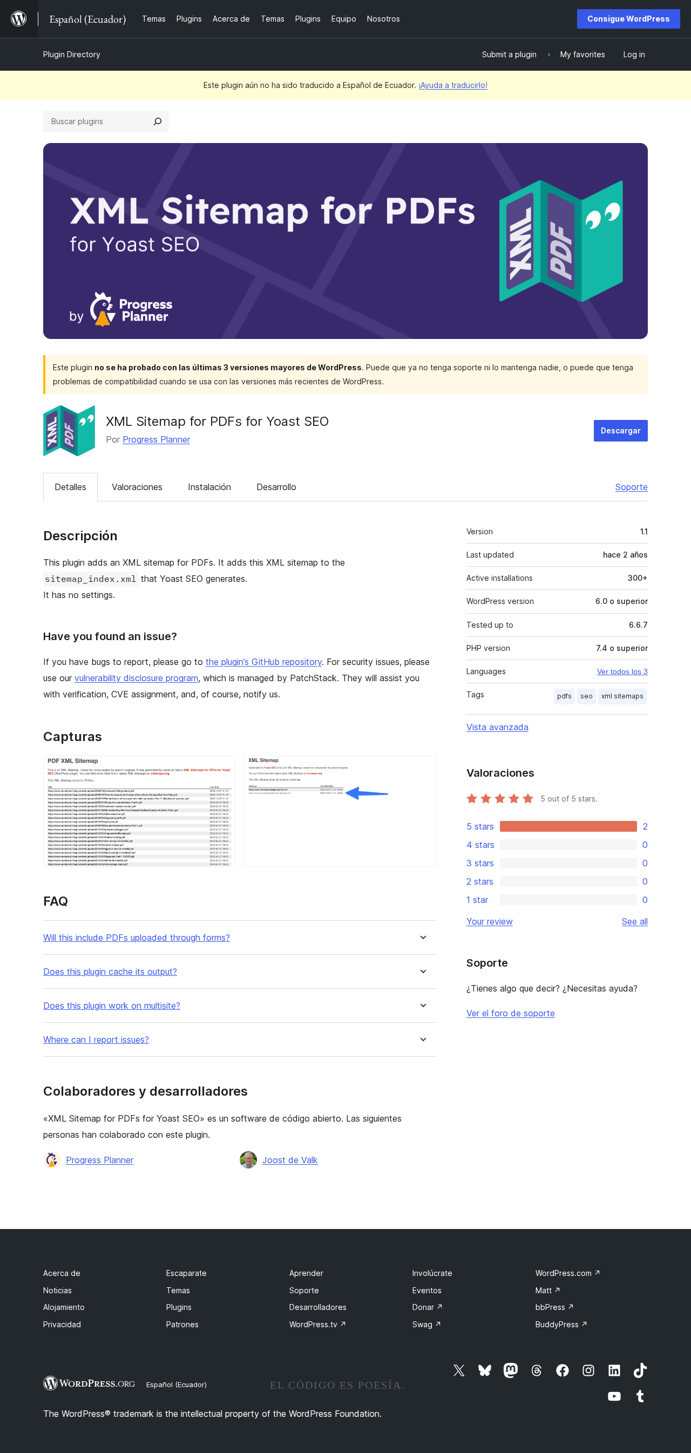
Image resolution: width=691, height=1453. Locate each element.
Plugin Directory (71, 54)
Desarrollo (276, 486)
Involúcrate (432, 1273)
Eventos (427, 1290)
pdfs (564, 696)
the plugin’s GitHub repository (264, 661)
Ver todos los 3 (622, 671)
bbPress (555, 1307)
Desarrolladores (318, 1307)
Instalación (209, 486)
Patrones (182, 1324)
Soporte (631, 486)
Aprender (306, 1273)
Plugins (179, 1307)
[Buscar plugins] (157, 121)
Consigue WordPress (628, 18)
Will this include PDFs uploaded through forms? (136, 938)
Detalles (70, 486)
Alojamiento (64, 1307)
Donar (427, 1307)
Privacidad (62, 1324)
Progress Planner (156, 439)
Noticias (57, 1290)
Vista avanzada (497, 727)
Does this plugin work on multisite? (111, 1006)
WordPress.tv (318, 1324)
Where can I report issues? (96, 1040)
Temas (178, 1290)
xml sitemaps (622, 696)
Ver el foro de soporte (510, 1013)
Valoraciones (137, 486)
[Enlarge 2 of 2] (421, 770)
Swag (427, 1324)
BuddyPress (562, 1324)
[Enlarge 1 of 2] (220, 770)
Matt (548, 1290)
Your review (489, 921)
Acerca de (61, 1273)
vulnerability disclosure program (136, 678)
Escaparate (186, 1273)
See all (635, 921)
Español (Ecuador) (176, 1384)
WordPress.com (568, 1273)
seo (586, 696)
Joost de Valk (290, 1160)
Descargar (621, 430)
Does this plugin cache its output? (110, 972)
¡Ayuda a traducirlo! (452, 85)
